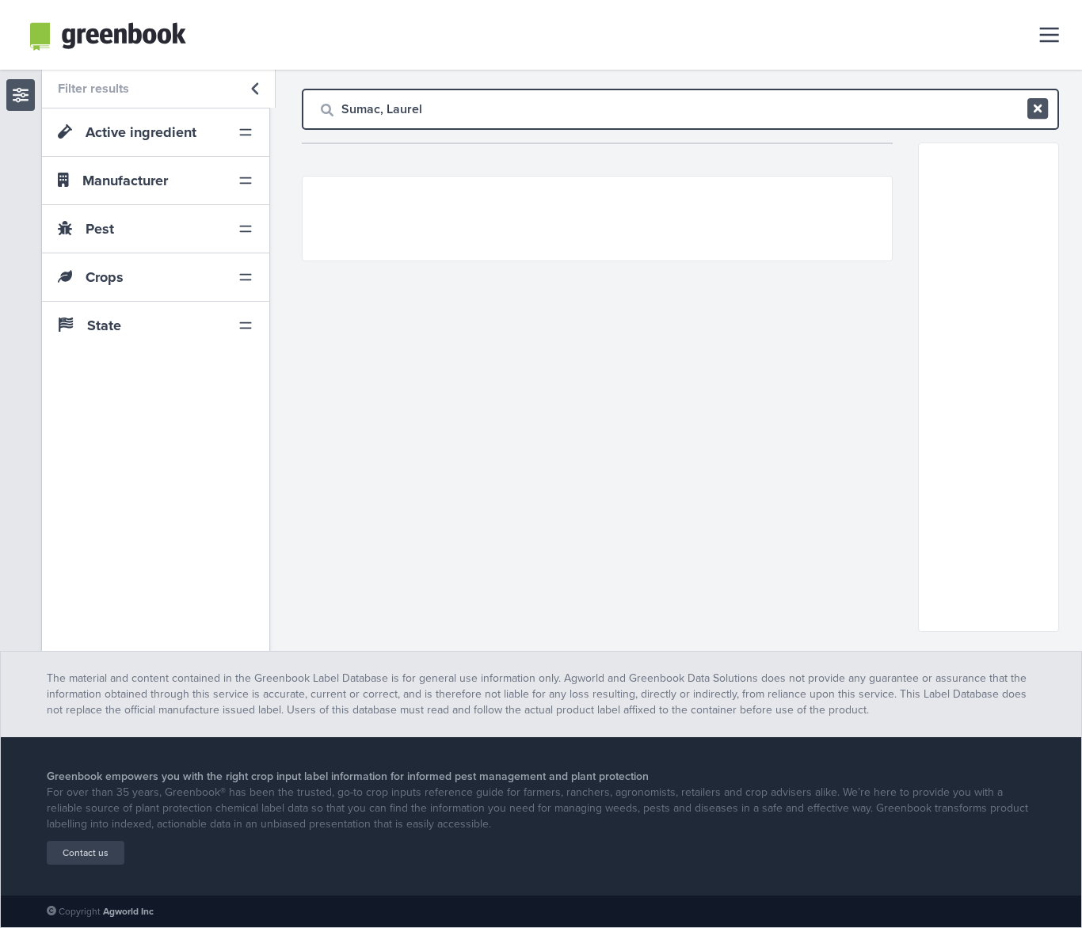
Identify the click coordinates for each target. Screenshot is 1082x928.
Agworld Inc (128, 911)
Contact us (86, 852)
